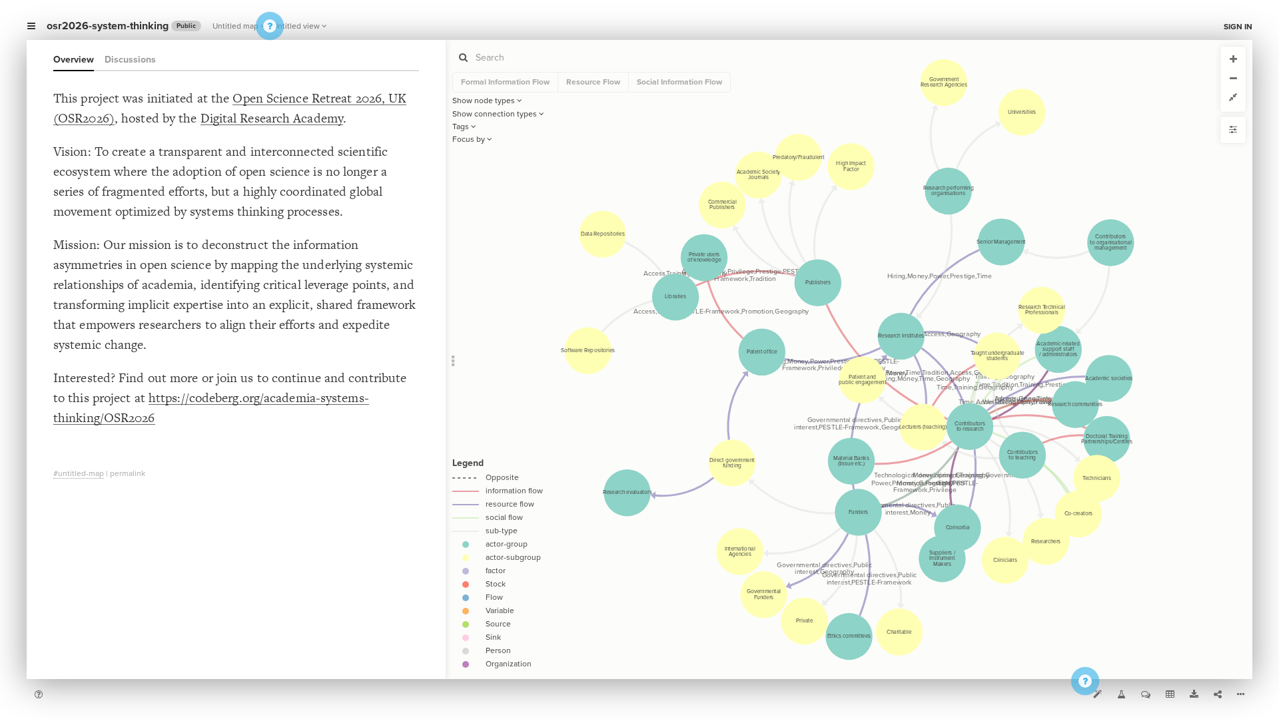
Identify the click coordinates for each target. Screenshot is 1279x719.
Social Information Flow (679, 82)
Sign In (1238, 26)
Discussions (130, 59)
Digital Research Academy (272, 118)
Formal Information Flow (505, 82)
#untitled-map (78, 473)
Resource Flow (593, 82)
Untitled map (235, 26)
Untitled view (296, 26)
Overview (73, 59)
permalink (127, 473)
